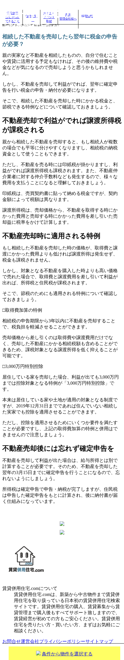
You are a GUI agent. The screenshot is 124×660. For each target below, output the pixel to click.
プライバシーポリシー (62, 641)
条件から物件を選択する (67, 653)
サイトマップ (99, 641)
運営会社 (30, 641)
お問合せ (11, 641)
